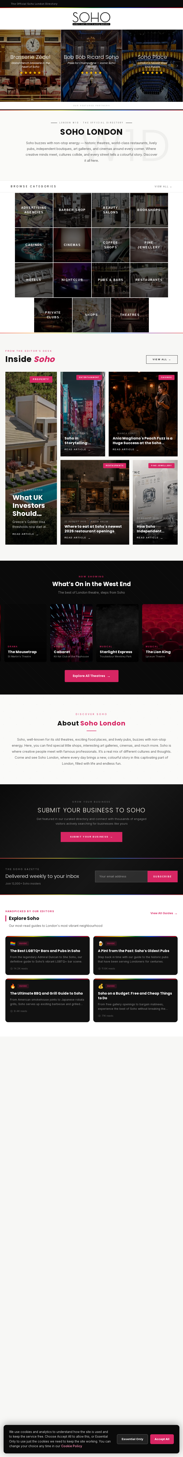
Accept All (162, 1439)
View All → (163, 186)
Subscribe (162, 876)
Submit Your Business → (91, 837)
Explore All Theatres (91, 675)
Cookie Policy (71, 1446)
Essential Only (132, 1439)
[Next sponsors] (177, 66)
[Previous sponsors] (6, 66)
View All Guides (164, 913)
